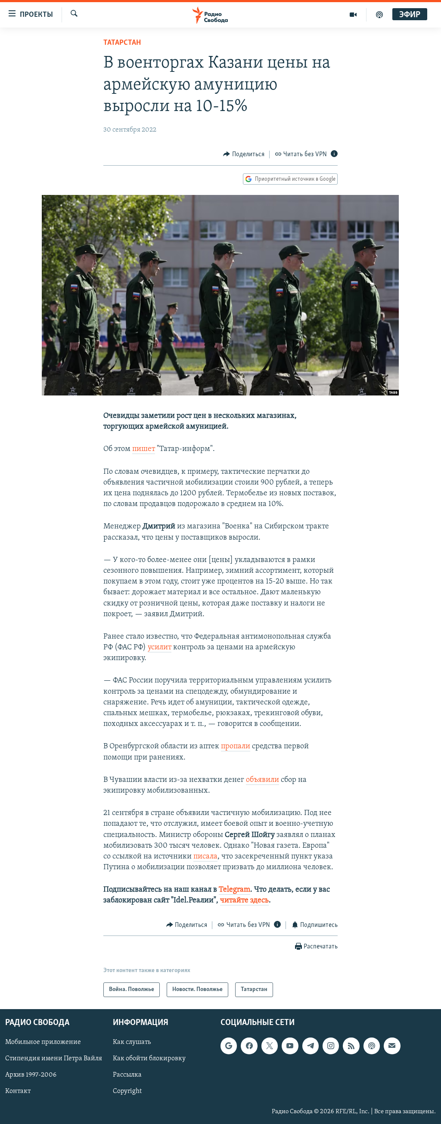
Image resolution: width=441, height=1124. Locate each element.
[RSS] (351, 1046)
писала (205, 857)
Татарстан (122, 43)
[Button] (243, 154)
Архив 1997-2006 (30, 1075)
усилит (159, 648)
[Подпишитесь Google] (228, 1046)
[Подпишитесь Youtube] (290, 1046)
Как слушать (132, 1042)
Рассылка (127, 1075)
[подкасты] (379, 14)
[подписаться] (392, 1046)
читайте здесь (244, 901)
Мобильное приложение (43, 1042)
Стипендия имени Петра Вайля (53, 1059)
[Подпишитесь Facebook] (249, 1046)
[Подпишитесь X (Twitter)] (269, 1046)
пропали (235, 746)
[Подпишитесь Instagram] (331, 1046)
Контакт (18, 1091)
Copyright (127, 1091)
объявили (262, 780)
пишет (143, 449)
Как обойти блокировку (149, 1059)
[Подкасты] (371, 1046)
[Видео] (353, 14)
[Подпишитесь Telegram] (310, 1046)
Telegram (234, 890)
